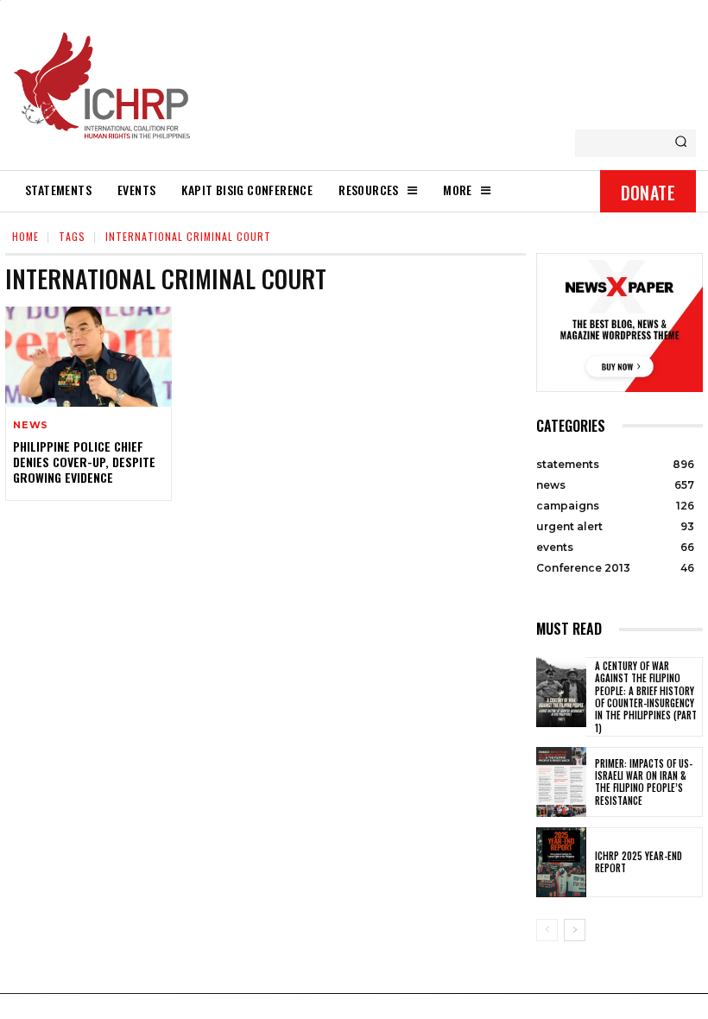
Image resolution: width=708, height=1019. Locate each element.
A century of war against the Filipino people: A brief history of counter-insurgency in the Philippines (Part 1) (646, 696)
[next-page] (574, 930)
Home (25, 236)
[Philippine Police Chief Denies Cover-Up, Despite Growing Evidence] (88, 357)
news (30, 425)
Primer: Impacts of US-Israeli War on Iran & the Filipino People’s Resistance (643, 781)
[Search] (681, 143)
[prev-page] (547, 930)
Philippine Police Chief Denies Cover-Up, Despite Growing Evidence (84, 461)
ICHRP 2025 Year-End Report (638, 862)
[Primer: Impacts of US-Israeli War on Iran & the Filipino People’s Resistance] (561, 782)
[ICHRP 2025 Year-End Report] (561, 862)
